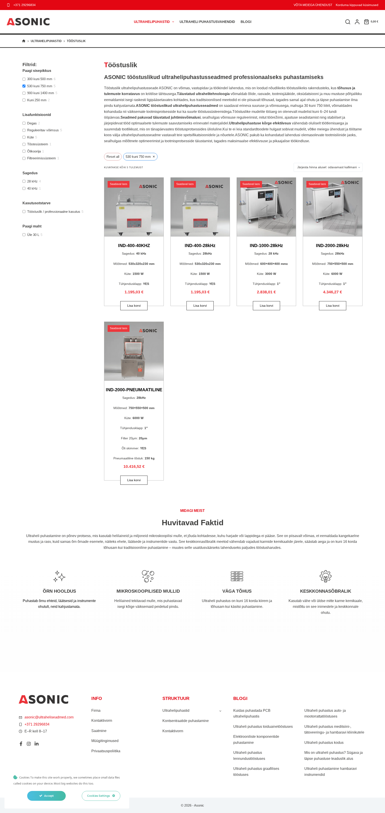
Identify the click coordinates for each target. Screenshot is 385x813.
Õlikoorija (34, 151)
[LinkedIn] (36, 744)
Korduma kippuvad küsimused (357, 5)
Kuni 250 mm (37, 100)
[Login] (357, 21)
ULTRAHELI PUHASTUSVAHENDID (207, 22)
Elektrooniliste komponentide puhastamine (256, 739)
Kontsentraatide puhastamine (185, 721)
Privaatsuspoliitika (105, 751)
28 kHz (32, 181)
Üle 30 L (33, 235)
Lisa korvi (134, 305)
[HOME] (23, 41)
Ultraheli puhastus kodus (324, 742)
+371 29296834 (24, 5)
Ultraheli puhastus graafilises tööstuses (256, 771)
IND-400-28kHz (200, 245)
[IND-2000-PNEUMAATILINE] (133, 351)
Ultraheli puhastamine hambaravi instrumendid (330, 771)
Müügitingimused (105, 741)
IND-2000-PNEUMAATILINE (134, 389)
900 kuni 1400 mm (40, 93)
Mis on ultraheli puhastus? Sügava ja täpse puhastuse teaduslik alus (333, 755)
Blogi (246, 22)
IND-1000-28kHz (266, 245)
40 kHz (32, 188)
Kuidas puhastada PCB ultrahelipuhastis (251, 713)
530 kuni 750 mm (39, 86)
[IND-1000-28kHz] (266, 207)
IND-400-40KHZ (134, 245)
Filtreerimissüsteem (41, 158)
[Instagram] (29, 744)
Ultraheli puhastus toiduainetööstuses (263, 726)
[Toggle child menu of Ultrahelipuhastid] (220, 711)
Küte (30, 137)
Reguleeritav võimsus (43, 130)
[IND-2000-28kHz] (332, 207)
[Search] (347, 21)
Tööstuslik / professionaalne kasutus (53, 211)
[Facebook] (21, 744)
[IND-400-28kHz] (200, 207)
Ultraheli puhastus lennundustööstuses (249, 755)
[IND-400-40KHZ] (133, 207)
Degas (32, 123)
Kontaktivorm (101, 720)
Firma (95, 710)
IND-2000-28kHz (332, 245)
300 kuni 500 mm (39, 79)
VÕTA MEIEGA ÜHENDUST (313, 5)
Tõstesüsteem (37, 144)
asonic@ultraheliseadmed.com (49, 717)
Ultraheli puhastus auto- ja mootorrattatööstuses (325, 713)
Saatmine (98, 731)
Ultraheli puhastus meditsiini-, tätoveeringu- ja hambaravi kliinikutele (334, 729)
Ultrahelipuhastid (152, 22)
